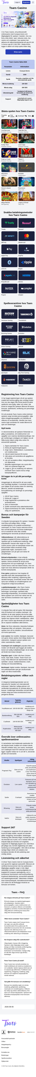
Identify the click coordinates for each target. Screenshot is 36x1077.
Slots (29, 116)
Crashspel (21, 116)
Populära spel (4, 115)
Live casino (12, 115)
